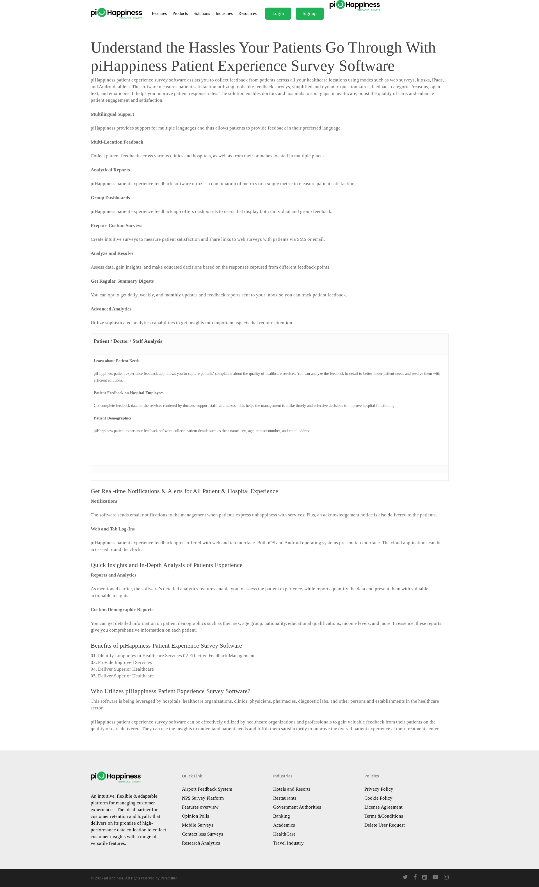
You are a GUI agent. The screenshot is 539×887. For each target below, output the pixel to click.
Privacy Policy (378, 789)
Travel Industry (288, 843)
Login (278, 13)
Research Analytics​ (201, 843)
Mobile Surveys (197, 825)
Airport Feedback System (207, 789)
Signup (310, 13)
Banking (281, 816)
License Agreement (383, 807)
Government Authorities (297, 807)
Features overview (200, 807)
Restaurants (284, 798)
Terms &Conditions (383, 816)
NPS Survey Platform (203, 798)
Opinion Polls (195, 816)
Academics (284, 825)
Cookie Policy (378, 798)
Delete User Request (384, 825)
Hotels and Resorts (291, 789)
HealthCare (284, 834)
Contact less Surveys (202, 834)
